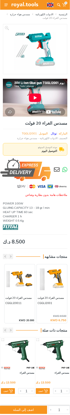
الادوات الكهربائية (44, 14)
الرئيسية (63, 14)
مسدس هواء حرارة (20, 14)
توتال (54, 133)
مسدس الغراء (62, 372)
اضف (40, 391)
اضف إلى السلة (23, 410)
